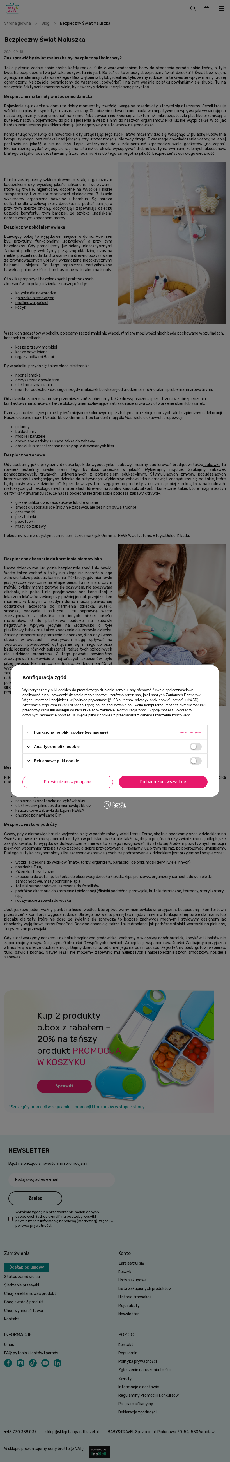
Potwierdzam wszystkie (163, 782)
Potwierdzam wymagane (67, 782)
